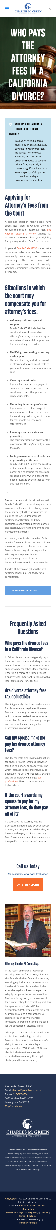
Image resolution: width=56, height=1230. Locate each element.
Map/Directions (13, 1106)
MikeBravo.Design (28, 1222)
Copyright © (11, 1198)
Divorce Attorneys (14, 1212)
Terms (22, 1216)
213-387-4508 (20, 1094)
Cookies (44, 1212)
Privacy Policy (31, 1212)
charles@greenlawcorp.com (27, 1090)
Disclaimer (32, 1216)
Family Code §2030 (27, 248)
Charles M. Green (27, 1205)
